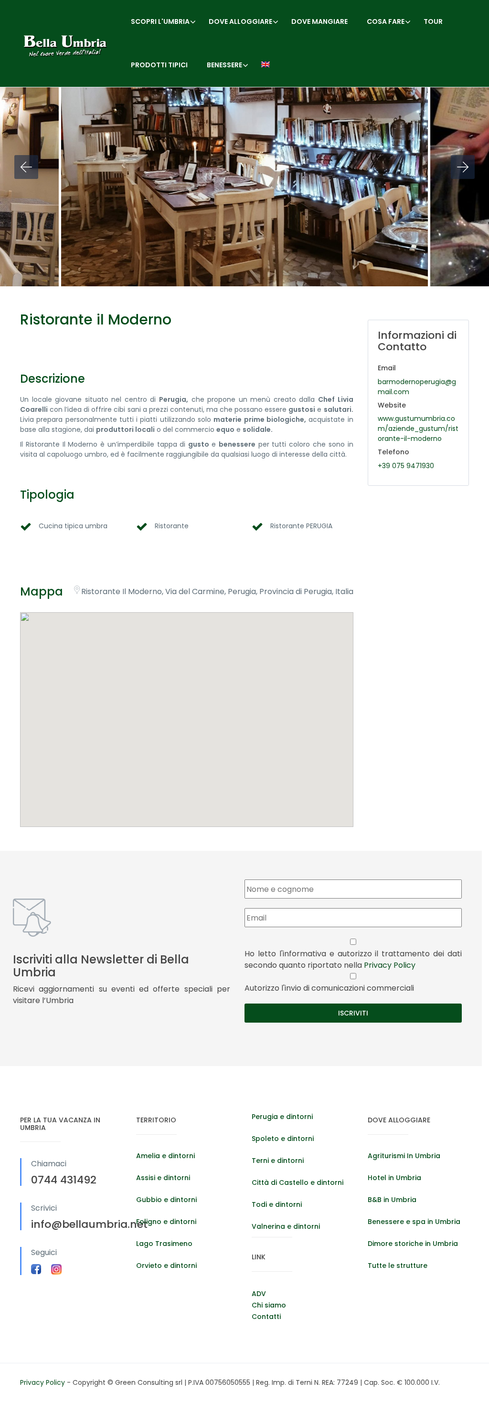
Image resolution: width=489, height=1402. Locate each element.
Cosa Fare (385, 21)
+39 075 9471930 (406, 466)
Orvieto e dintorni (166, 1265)
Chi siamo (269, 1305)
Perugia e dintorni (282, 1116)
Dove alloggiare (240, 21)
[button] (186, 707)
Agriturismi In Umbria (404, 1156)
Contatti (266, 1316)
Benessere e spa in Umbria (414, 1221)
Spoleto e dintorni (283, 1138)
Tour (433, 21)
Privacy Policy (389, 965)
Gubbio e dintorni (166, 1199)
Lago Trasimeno (164, 1243)
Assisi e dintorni (163, 1177)
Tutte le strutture (397, 1265)
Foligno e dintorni (166, 1221)
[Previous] (26, 167)
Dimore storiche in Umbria (413, 1243)
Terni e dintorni (278, 1160)
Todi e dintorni (277, 1204)
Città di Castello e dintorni (297, 1182)
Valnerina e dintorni (286, 1226)
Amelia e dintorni (165, 1156)
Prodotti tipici (159, 65)
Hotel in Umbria (394, 1177)
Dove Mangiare (319, 21)
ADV (259, 1293)
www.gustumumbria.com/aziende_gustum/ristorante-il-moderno (418, 428)
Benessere (224, 65)
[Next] (463, 167)
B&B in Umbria (392, 1199)
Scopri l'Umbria (160, 21)
